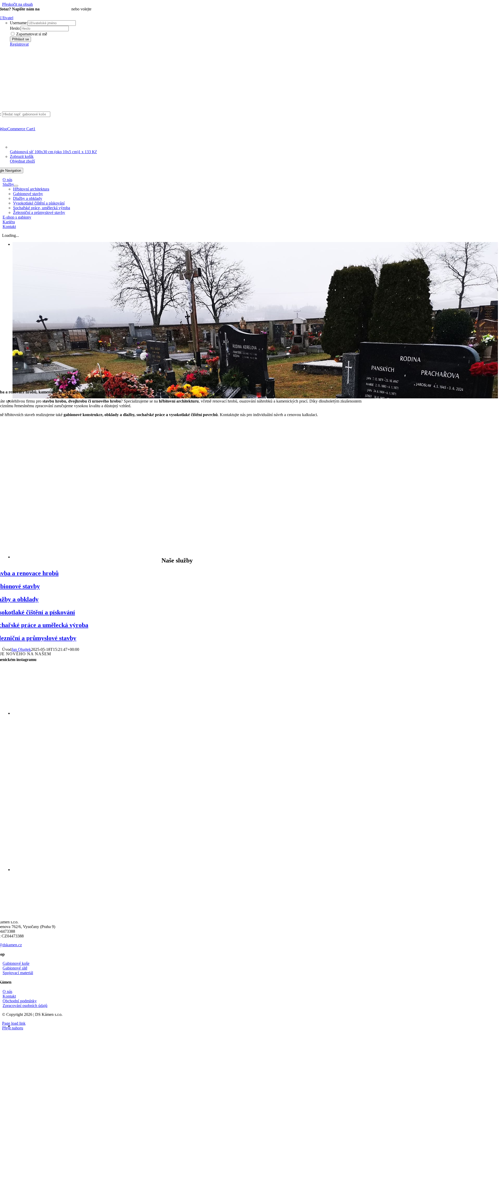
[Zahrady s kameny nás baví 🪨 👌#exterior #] (131, 713)
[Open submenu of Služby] (16, 186)
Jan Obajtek (21, 649)
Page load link (14, 1023)
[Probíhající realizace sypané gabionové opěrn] (316, 805)
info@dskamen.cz (55, 9)
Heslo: (15, 28)
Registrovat (19, 44)
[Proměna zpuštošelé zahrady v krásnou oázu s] (131, 805)
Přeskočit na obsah (17, 4)
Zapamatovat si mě (31, 34)
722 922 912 (102, 9)
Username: (19, 23)
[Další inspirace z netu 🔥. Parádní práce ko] (316, 713)
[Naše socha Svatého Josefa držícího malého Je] (223, 713)
